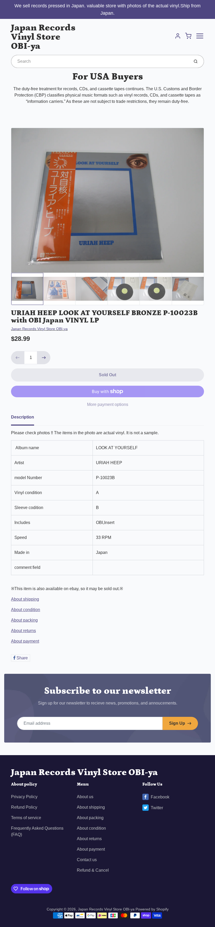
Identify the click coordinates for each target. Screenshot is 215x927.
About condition (25, 609)
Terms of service (26, 817)
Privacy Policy (24, 796)
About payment (25, 641)
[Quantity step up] (43, 357)
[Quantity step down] (17, 357)
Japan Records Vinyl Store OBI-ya (43, 37)
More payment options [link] (107, 404)
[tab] (25, 419)
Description (22, 417)
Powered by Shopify (152, 909)
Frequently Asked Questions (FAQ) (37, 831)
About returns (23, 630)
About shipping (25, 599)
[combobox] (100, 61)
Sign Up (177, 723)
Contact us (87, 859)
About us (85, 796)
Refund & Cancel (93, 870)
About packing (24, 620)
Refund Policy (24, 807)
